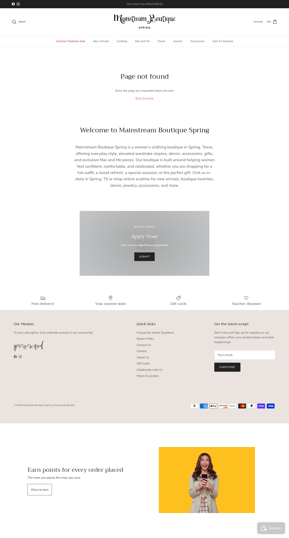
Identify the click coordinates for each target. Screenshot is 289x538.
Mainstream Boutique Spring (37, 405)
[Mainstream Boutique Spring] (145, 21)
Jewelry (177, 41)
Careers (142, 351)
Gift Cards (143, 363)
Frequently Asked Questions (155, 333)
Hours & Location (148, 376)
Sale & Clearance (223, 41)
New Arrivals (101, 41)
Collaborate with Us (150, 370)
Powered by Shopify (64, 405)
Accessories (197, 41)
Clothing (122, 41)
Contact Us (144, 345)
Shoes (161, 41)
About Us (143, 357)
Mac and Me (142, 41)
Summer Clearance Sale (70, 41)
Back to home (144, 98)
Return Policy (145, 339)
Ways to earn (40, 490)
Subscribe (227, 367)
